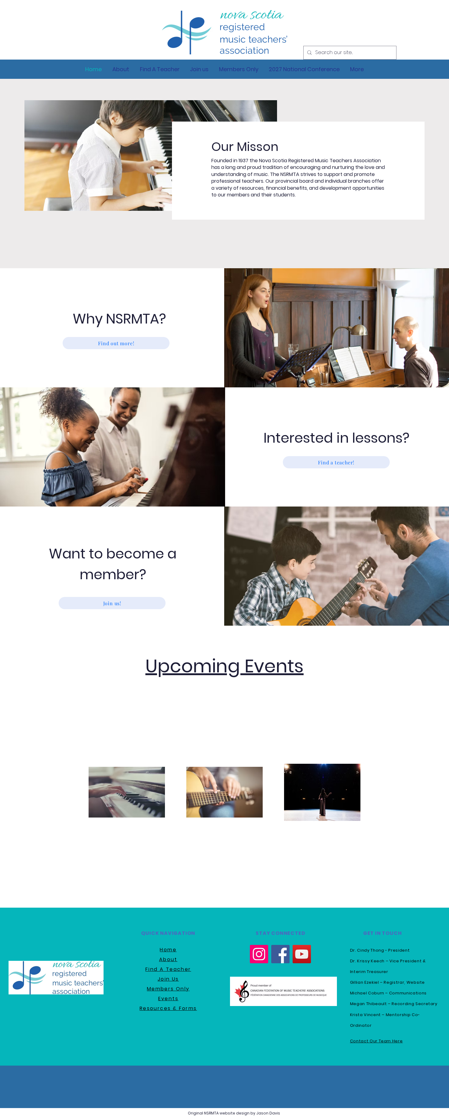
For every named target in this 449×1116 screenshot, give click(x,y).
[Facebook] (280, 954)
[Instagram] (259, 954)
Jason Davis (268, 1113)
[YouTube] (302, 954)
